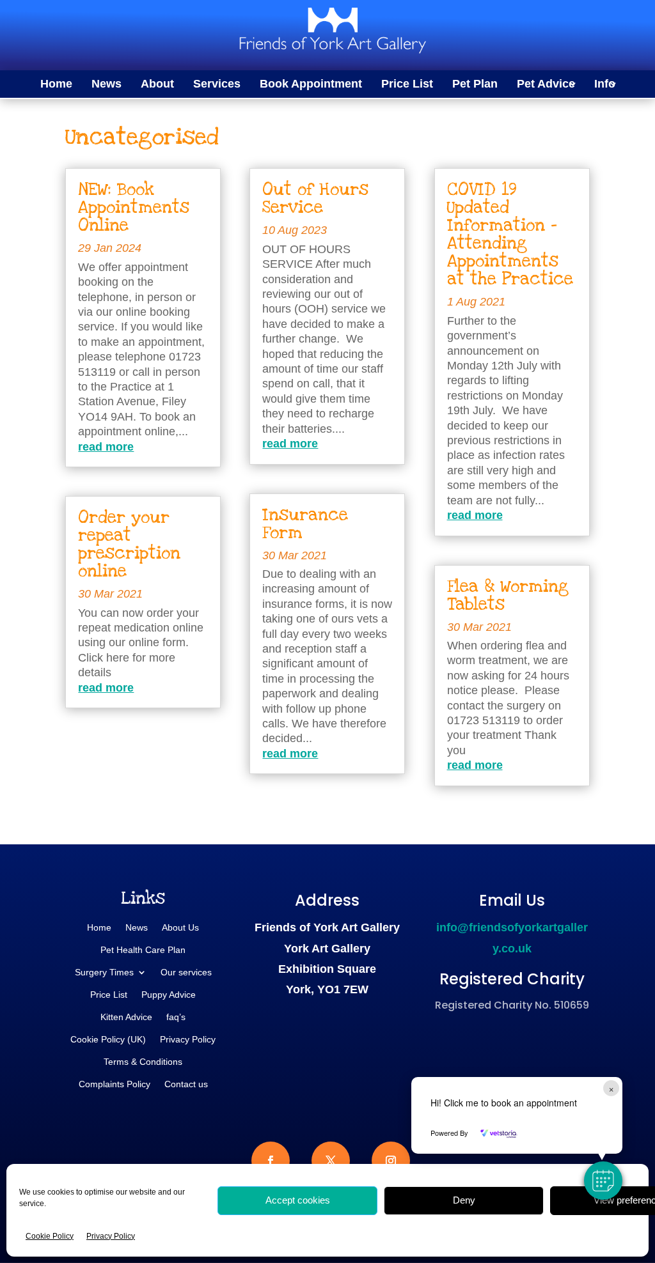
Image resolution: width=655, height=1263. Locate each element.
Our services (186, 972)
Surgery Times (104, 972)
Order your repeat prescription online (129, 544)
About (157, 84)
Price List (407, 84)
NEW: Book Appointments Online (133, 207)
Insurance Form (305, 524)
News (106, 84)
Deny (464, 1200)
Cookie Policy (50, 1236)
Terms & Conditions (143, 1062)
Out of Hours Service (315, 198)
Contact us (186, 1084)
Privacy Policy (110, 1236)
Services (217, 84)
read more (106, 446)
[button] (603, 1180)
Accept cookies (297, 1200)
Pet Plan (475, 84)
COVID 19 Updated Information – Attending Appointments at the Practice (510, 234)
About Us (180, 928)
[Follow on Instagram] (391, 1161)
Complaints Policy (114, 1084)
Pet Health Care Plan (142, 950)
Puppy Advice (168, 995)
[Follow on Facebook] (270, 1161)
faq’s (175, 1017)
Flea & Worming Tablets (508, 595)
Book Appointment (311, 84)
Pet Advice (546, 84)
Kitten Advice (126, 1017)
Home (56, 84)
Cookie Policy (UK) (108, 1039)
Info (604, 84)
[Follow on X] (331, 1161)
